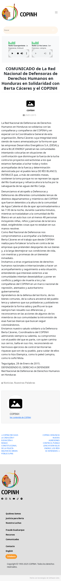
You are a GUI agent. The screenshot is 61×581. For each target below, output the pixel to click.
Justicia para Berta (15, 518)
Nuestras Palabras (24, 382)
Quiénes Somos (13, 513)
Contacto (10, 546)
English (9, 551)
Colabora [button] (11, 556)
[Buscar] (53, 30)
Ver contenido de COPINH (20, 417)
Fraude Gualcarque (15, 530)
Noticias (8, 382)
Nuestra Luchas (13, 523)
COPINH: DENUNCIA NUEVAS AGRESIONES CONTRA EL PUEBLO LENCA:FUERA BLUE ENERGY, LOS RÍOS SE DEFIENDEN (51, 443)
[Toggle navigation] (56, 12)
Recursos (10, 534)
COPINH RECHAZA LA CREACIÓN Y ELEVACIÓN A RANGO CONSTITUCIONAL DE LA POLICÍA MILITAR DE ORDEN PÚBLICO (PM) (9, 444)
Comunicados (12, 539)
